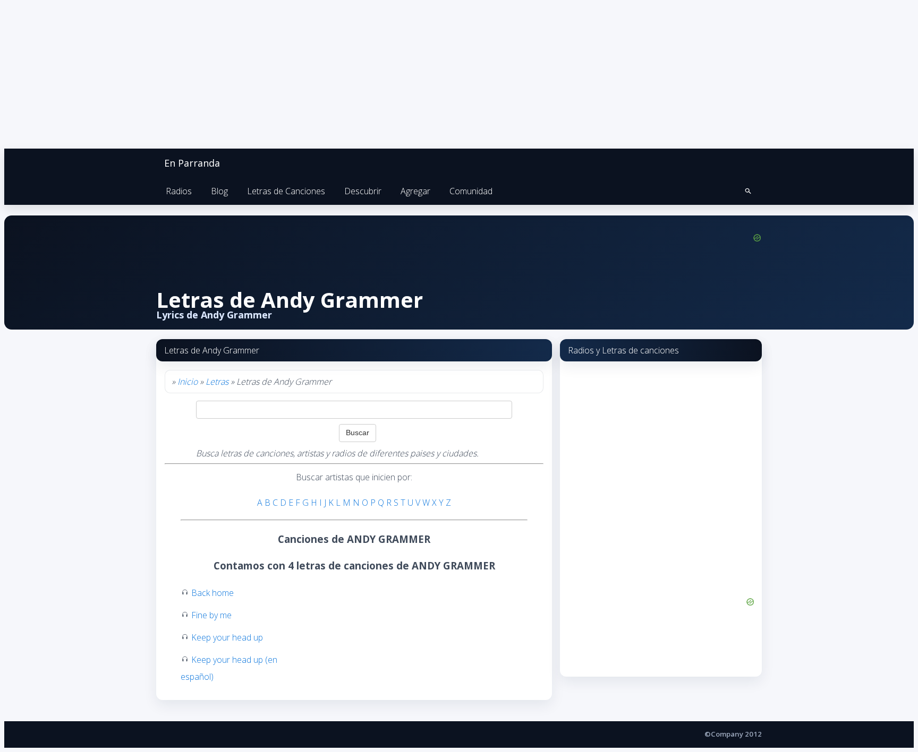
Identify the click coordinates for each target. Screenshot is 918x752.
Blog (219, 191)
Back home (212, 593)
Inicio (187, 381)
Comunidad (470, 191)
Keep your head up (227, 637)
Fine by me (211, 615)
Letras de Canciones (286, 191)
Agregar (415, 191)
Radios (179, 191)
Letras (217, 381)
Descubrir (362, 191)
